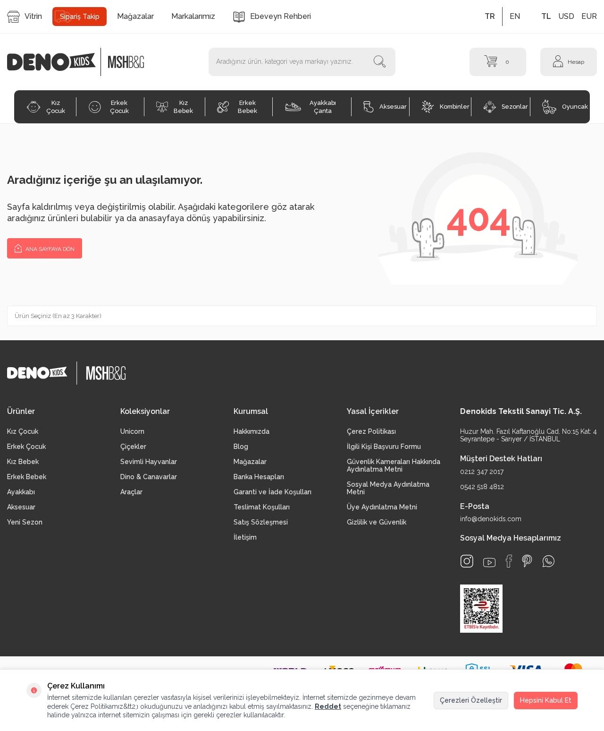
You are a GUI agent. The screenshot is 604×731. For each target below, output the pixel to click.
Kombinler (455, 106)
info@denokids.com (490, 519)
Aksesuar (393, 106)
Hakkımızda (251, 431)
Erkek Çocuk (119, 106)
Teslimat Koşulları (262, 507)
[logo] (56, 62)
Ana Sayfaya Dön (49, 249)
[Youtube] (489, 562)
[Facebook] (508, 561)
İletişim (245, 537)
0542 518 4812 (482, 486)
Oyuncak (575, 106)
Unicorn (132, 431)
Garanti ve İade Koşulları (272, 492)
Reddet (328, 706)
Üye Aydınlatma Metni (382, 507)
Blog (241, 446)
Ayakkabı (21, 492)
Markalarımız (193, 16)
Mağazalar (135, 16)
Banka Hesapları (259, 477)
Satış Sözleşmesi (261, 522)
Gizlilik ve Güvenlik (376, 522)
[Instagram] (467, 561)
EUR (589, 16)
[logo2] (126, 62)
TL (546, 16)
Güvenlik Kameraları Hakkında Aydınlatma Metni (393, 465)
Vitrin (33, 16)
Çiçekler (133, 446)
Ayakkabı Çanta (323, 106)
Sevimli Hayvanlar (148, 461)
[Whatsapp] (548, 561)
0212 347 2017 (481, 471)
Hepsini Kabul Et (545, 700)
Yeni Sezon (24, 522)
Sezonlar (515, 106)
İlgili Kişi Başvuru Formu (384, 446)
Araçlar (131, 492)
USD (566, 16)
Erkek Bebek (247, 106)
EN (515, 16)
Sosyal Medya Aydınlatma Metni (388, 488)
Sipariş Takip (80, 16)
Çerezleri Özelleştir (471, 700)
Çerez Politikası (371, 431)
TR (490, 16)
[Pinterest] (527, 561)
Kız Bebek (183, 106)
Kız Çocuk (55, 106)
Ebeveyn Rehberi (280, 16)
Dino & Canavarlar (148, 477)
